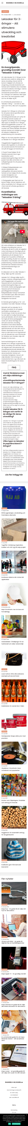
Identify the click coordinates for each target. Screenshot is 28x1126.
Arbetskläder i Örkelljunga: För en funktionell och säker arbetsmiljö (12, 643)
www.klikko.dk (15, 1097)
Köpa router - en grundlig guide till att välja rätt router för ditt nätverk (13, 1072)
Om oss (14, 1112)
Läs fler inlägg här (14, 474)
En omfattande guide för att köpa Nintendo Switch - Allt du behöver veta (12, 1038)
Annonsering (14, 1110)
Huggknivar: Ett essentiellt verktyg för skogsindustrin (12, 834)
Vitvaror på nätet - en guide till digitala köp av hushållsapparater (12, 942)
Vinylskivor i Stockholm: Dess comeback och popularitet (11, 769)
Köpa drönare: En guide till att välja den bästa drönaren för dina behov (13, 1005)
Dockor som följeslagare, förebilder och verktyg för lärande (13, 801)
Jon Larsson (17, 14)
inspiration (4, 508)
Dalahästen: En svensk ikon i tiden (12, 706)
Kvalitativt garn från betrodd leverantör (11, 866)
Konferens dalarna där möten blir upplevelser (12, 578)
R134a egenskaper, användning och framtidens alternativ (13, 514)
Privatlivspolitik (16, 1123)
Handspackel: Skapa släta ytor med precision (13, 737)
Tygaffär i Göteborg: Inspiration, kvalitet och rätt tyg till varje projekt (13, 546)
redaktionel (5, 11)
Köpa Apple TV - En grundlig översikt (13, 974)
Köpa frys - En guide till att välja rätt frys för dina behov (13, 909)
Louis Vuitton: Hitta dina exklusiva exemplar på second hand (12, 675)
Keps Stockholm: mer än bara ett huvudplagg (12, 611)
